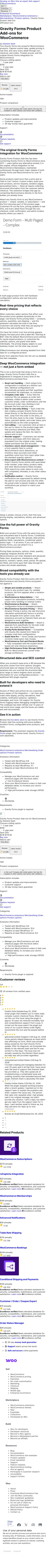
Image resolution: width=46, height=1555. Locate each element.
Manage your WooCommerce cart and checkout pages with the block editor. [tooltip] (22, 777)
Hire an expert (22, 1)
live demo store (18, 720)
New (12, 1410)
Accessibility (16, 1474)
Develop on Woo (7, 1)
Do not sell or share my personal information (20, 1503)
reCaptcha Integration (12, 1174)
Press (12, 1491)
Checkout (14, 1386)
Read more (9, 1109)
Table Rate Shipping (10, 1232)
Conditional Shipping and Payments (19, 1279)
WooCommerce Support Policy (24, 1507)
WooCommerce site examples (23, 1455)
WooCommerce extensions (25, 16)
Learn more (16, 1189)
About (13, 1488)
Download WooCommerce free (24, 1493)
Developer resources (19, 1431)
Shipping (14, 1388)
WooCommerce (17, 1374)
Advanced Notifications (12, 1217)
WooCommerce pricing (20, 1376)
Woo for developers (19, 1429)
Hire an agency (17, 1469)
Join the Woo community (21, 1495)
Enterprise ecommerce (20, 1393)
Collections (15, 1414)
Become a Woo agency (20, 1434)
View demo (4, 79)
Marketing (14, 1383)
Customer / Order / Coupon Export (18, 1301)
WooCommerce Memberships (16, 1196)
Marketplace (5, 16)
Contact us (15, 1512)
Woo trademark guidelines (22, 1498)
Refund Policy (16, 1509)
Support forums (17, 1476)
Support (11, 1346)
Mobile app (15, 1390)
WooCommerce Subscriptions (16, 1159)
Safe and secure (15, 1350)
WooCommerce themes (20, 1407)
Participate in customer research (25, 1472)
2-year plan (8, 67)
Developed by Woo (18, 1417)
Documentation (17, 1453)
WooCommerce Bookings (13, 1247)
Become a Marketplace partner (24, 1436)
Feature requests (17, 1465)
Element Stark (9, 44)
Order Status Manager (12, 1323)
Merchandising (6, 18)
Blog (12, 1451)
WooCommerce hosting (20, 1467)
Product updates (17, 1458)
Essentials (14, 1412)
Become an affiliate (19, 1438)
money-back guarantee (25, 1342)
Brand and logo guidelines (22, 1500)
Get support (34, 1)
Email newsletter (17, 1460)
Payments (14, 1379)
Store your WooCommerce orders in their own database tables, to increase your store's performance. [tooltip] (25, 785)
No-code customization (20, 1381)
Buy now (4, 74)
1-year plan (8, 62)
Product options (22, 18)
